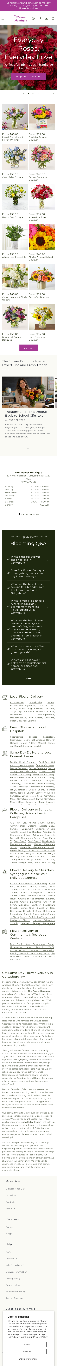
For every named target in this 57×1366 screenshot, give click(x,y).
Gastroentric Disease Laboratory (32, 737)
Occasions (11, 1195)
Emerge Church (19, 901)
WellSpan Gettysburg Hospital (25, 746)
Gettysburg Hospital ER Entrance (27, 740)
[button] (40, 18)
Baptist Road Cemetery (23, 762)
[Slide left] (22, 448)
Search (9, 1227)
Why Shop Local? (15, 1265)
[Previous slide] (19, 93)
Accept (27, 1344)
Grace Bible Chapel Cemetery (38, 783)
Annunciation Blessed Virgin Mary (28, 883)
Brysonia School (24, 856)
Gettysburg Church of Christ (26, 911)
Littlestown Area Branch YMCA (32, 947)
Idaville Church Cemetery (32, 792)
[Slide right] (35, 448)
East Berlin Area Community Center (32, 944)
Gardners (49, 708)
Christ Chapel (26, 889)
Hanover (40, 711)
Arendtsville (36, 702)
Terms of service (14, 1298)
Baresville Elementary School (25, 838)
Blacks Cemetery (19, 768)
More (28, 678)
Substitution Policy (15, 1291)
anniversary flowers (25, 1125)
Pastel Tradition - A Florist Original (12, 138)
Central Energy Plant (21, 862)
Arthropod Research (43, 835)
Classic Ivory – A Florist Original (15, 298)
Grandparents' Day (15, 1188)
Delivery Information (16, 1272)
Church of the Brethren (31, 898)
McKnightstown (46, 714)
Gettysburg (16, 711)
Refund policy (13, 1285)
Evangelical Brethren (29, 905)
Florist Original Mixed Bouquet (41, 258)
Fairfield (38, 708)
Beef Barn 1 (20, 841)
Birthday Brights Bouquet (38, 138)
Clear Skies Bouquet (13, 177)
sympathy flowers (27, 1059)
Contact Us (11, 1258)
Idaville (50, 711)
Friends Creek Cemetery (25, 780)
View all (28, 348)
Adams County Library (41, 822)
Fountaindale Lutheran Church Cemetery (32, 777)
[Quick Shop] (33, 18)
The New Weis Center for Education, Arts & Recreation (32, 956)
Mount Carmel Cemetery (41, 799)
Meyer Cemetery (18, 799)
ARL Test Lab (18, 822)
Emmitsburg (25, 708)
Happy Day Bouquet (13, 217)
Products (10, 1202)
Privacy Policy (40, 1337)
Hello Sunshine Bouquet (37, 338)
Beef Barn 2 (34, 841)
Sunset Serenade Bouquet (38, 178)
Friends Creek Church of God (37, 908)
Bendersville (16, 705)
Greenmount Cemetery (42, 786)
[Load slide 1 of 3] (24, 93)
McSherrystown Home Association (32, 950)
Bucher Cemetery (38, 768)
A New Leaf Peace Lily (14, 257)
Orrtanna (49, 717)
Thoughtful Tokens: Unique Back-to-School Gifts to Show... (26, 413)
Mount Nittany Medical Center (37, 743)
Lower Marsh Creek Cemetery (38, 796)
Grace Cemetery (19, 786)
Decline (27, 1351)
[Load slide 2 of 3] (28, 93)
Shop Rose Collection (28, 76)
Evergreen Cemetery (43, 774)
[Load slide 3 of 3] (33, 93)
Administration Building (23, 826)
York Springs (29, 720)
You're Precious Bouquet (37, 218)
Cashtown (43, 705)
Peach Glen (16, 720)
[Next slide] (38, 93)
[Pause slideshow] (54, 93)
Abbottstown (17, 702)
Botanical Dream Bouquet (11, 338)
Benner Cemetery (45, 765)
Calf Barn (41, 856)
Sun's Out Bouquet (39, 297)
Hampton (29, 711)
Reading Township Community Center (30, 953)
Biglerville (30, 705)
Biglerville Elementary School (37, 847)
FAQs (8, 1252)
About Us (10, 1208)
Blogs (9, 1233)
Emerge (50, 898)
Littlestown (16, 714)
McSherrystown (18, 717)
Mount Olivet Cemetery (23, 802)
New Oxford (36, 717)
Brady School (32, 853)
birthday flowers (32, 1122)
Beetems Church (27, 886)
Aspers (51, 702)
